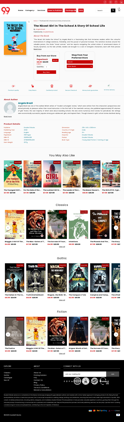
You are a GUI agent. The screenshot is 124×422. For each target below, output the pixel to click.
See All (6, 380)
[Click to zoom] (29, 22)
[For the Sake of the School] (33, 173)
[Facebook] (105, 2)
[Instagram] (110, 2)
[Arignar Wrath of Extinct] (60, 331)
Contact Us (38, 380)
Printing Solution (40, 375)
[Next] (116, 228)
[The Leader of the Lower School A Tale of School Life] (72, 173)
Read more (38, 49)
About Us (37, 373)
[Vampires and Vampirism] (81, 277)
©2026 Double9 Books (12, 415)
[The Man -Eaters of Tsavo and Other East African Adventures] (17, 224)
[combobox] (105, 10)
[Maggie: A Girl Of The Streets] (17, 331)
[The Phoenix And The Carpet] (81, 224)
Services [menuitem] (41, 10)
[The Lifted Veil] (102, 277)
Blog (35, 382)
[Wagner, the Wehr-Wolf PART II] (38, 277)
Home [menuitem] (20, 10)
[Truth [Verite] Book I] (17, 277)
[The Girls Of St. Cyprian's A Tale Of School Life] (111, 173)
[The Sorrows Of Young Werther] (38, 224)
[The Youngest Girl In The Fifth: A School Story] (13, 173)
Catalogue (8, 377)
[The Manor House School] (91, 173)
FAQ (35, 377)
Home (35, 21)
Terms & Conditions (41, 387)
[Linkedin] (121, 2)
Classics (62, 205)
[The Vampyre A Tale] (59, 277)
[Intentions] (59, 224)
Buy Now (46, 72)
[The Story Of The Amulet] (102, 224)
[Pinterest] (116, 2)
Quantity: (40, 67)
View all (62, 247)
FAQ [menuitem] (81, 10)
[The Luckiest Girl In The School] (52, 173)
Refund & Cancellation (42, 390)
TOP (120, 419)
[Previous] (8, 228)
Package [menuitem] (70, 10)
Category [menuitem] (29, 10)
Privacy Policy (39, 385)
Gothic (62, 258)
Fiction (62, 312)
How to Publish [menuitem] (55, 10)
